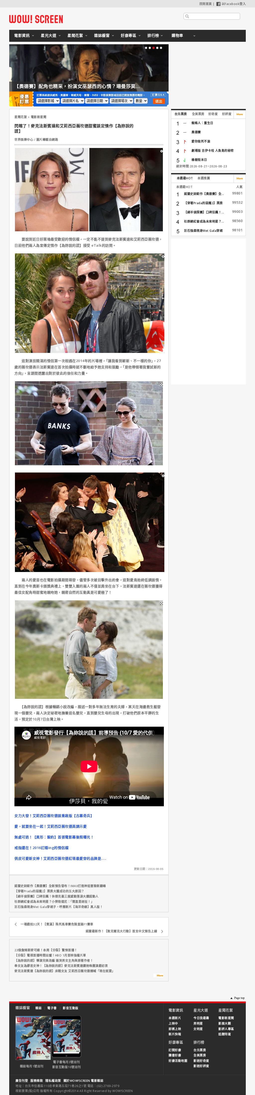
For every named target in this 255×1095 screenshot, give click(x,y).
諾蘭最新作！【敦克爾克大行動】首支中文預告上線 (121, 931)
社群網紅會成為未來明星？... (204, 221)
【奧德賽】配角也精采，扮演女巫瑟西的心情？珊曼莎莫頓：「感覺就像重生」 (98, 86)
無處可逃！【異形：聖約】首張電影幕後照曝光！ (54, 837)
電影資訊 (22, 35)
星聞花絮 (75, 35)
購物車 (177, 35)
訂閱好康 (175, 1050)
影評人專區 (226, 1029)
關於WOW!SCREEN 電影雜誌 (84, 1081)
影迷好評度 (201, 1066)
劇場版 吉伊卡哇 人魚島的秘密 (212, 150)
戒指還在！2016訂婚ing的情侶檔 (41, 847)
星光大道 (48, 35)
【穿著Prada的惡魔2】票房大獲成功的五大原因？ (49, 891)
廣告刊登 (21, 1081)
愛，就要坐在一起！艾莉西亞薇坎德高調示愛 (50, 826)
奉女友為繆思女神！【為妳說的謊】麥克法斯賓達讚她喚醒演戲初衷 (61, 966)
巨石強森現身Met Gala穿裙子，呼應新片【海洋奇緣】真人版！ (58, 907)
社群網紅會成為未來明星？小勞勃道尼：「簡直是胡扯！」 (54, 902)
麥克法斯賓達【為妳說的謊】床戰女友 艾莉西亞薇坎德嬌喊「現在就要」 (64, 971)
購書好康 (175, 1055)
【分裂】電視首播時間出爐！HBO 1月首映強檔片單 (50, 955)
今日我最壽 (201, 1018)
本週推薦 (203, 178)
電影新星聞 (39, 117)
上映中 (173, 1023)
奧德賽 (196, 132)
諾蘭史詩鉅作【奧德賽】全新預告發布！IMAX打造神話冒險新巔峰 (60, 886)
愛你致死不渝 (200, 141)
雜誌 (38, 1008)
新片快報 (175, 1034)
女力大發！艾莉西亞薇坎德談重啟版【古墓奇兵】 (54, 815)
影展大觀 (224, 1023)
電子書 (52, 1008)
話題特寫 (224, 1034)
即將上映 (175, 1029)
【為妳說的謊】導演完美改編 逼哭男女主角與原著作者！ (53, 960)
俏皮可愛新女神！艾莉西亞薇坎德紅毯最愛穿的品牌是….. (60, 858)
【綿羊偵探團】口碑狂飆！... (204, 212)
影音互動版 (70, 1008)
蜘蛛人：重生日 (202, 123)
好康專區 (128, 35)
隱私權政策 (53, 1081)
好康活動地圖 (178, 1061)
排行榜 (153, 35)
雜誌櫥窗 (102, 35)
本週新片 (175, 1018)
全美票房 (198, 114)
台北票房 (181, 114)
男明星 (198, 1023)
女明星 (198, 1029)
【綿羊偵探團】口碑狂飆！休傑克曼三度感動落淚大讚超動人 (56, 896)
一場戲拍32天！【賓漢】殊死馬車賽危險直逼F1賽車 (57, 924)
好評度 (227, 114)
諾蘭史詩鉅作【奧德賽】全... (204, 194)
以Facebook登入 (234, 4)
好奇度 (213, 114)
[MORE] (158, 976)
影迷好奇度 (201, 1061)
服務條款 (36, 1081)
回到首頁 (205, 4)
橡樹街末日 (199, 160)
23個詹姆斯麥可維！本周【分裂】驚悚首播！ (45, 950)
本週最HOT (185, 178)
